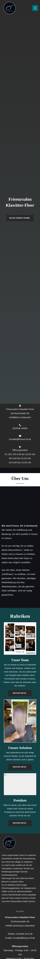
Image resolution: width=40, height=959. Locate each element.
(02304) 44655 (20, 428)
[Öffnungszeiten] (20, 447)
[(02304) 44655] (20, 425)
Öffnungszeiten (20, 450)
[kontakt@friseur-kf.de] (20, 436)
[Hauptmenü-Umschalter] (35, 8)
